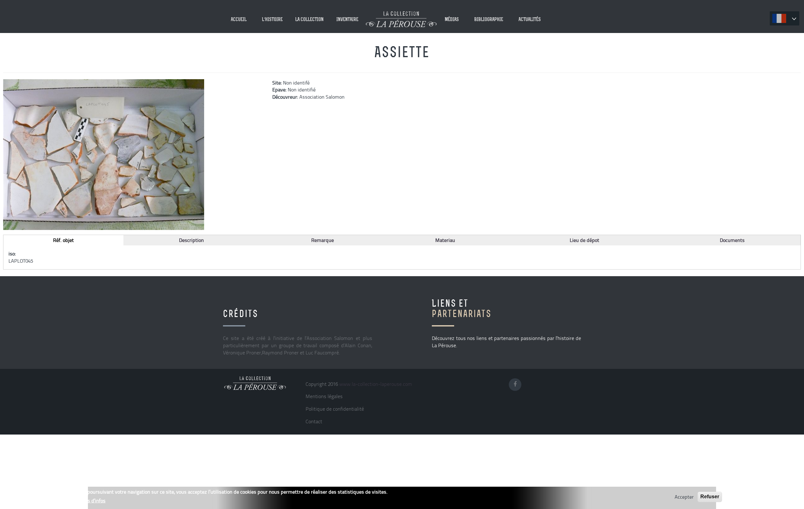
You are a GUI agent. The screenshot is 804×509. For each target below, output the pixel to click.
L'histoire (272, 19)
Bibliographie (488, 19)
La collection (309, 19)
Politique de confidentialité (335, 408)
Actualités (530, 19)
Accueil (239, 19)
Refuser (709, 496)
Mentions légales (324, 396)
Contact (314, 421)
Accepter (684, 496)
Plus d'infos (93, 500)
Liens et (462, 308)
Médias (452, 19)
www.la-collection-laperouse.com (375, 383)
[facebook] (517, 383)
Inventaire (347, 19)
